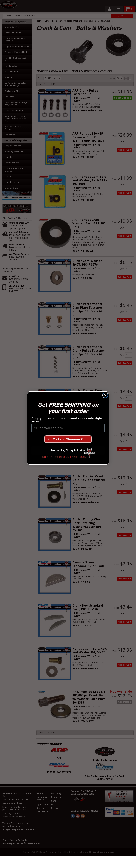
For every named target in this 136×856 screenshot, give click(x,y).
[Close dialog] (105, 395)
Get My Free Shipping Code (68, 439)
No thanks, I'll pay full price (68, 450)
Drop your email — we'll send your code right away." (66, 420)
